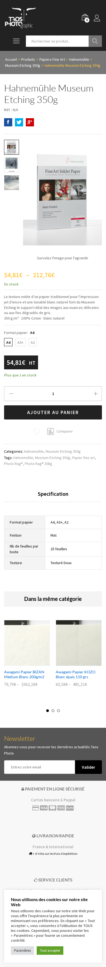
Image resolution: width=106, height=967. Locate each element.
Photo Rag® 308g (38, 463)
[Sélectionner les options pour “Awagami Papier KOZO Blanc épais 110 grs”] (72, 663)
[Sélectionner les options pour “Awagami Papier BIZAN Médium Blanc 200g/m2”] (21, 663)
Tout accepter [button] (50, 950)
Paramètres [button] (22, 950)
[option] (27, 657)
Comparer (65, 431)
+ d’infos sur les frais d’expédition (54, 854)
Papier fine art (83, 457)
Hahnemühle (34, 451)
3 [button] (58, 710)
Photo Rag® (13, 463)
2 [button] (53, 710)
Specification (53, 494)
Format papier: (19, 332)
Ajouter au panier (53, 412)
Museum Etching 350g (63, 451)
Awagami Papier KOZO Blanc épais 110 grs (75, 674)
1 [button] (47, 710)
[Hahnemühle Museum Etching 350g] (8, 122)
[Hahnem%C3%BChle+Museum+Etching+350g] (19, 122)
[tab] (53, 496)
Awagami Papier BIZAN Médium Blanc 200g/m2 (24, 674)
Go (95, 41)
